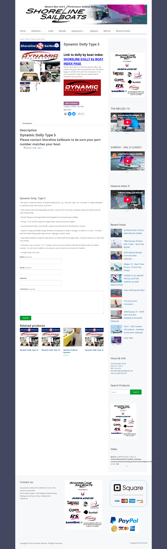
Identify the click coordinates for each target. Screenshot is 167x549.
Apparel (94, 31)
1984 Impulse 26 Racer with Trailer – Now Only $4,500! (134, 244)
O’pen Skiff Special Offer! (134, 290)
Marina (106, 31)
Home (23, 31)
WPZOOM (143, 543)
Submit (25, 318)
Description (27, 123)
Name (26, 257)
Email (25, 267)
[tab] (27, 123)
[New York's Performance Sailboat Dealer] (83, 13)
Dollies (27, 39)
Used (50, 31)
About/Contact (123, 31)
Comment (27, 289)
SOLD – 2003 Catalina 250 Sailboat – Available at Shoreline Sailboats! (134, 329)
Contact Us (24, 498)
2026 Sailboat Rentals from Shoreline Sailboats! (133, 255)
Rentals (62, 31)
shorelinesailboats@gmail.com (122, 371)
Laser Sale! (128, 338)
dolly (82, 106)
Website (23, 278)
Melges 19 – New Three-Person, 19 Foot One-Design (134, 267)
